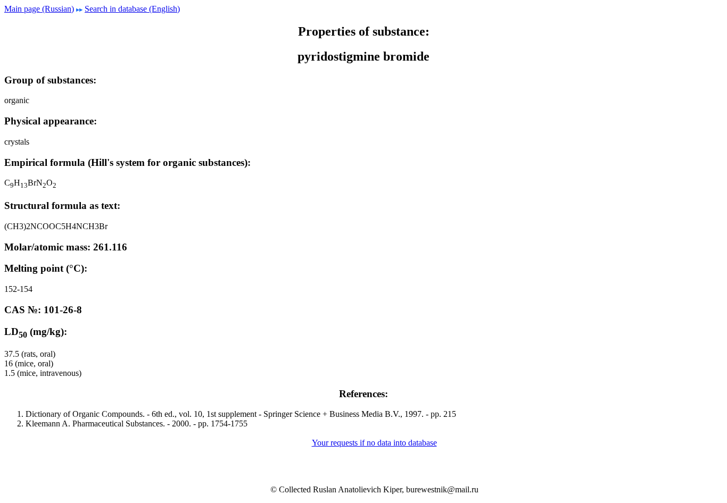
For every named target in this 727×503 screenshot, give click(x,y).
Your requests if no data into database (374, 442)
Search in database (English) (132, 8)
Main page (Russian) (39, 8)
